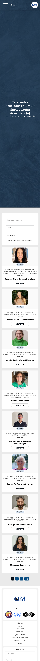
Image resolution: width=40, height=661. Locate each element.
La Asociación (20, 629)
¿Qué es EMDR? (20, 635)
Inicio (7, 116)
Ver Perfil (20, 283)
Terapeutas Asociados (20, 638)
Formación (20, 632)
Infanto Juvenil (20, 640)
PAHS (20, 643)
